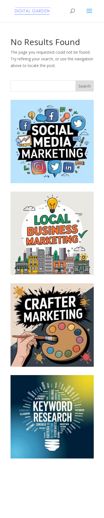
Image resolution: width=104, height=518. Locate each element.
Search (84, 86)
